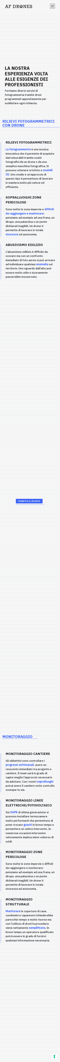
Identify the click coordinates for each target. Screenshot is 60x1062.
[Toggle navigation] (52, 6)
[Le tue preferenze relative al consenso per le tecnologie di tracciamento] (54, 1056)
